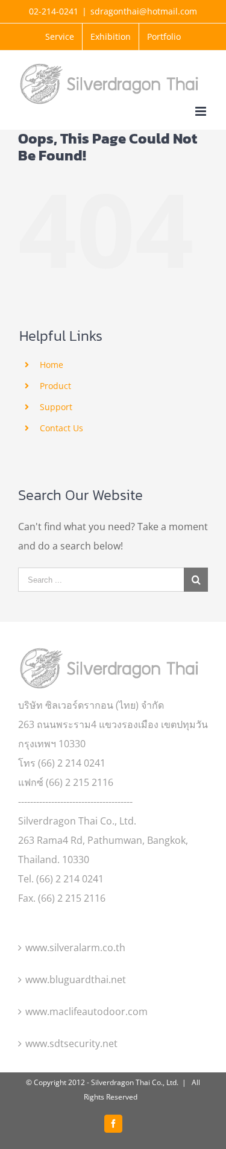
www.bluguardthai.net (75, 979)
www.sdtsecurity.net (71, 1043)
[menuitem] (59, 37)
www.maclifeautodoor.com (86, 1011)
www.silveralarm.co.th (75, 947)
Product (55, 385)
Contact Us (61, 428)
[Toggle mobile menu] (201, 111)
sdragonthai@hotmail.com (143, 11)
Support (56, 407)
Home (51, 364)
